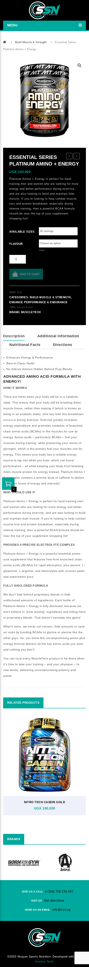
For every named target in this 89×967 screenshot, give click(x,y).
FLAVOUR (15, 243)
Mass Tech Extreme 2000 (69, 156)
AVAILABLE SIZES (15, 231)
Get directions (54, 900)
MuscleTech (31, 312)
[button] (79, 65)
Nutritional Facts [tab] (25, 345)
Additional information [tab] (58, 336)
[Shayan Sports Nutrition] (44, 10)
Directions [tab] (62, 345)
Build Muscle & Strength (31, 42)
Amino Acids (25, 307)
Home (5, 41)
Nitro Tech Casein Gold (44, 802)
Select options (43, 777)
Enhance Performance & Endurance (38, 302)
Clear (42, 250)
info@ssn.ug (61, 909)
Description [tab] (14, 336)
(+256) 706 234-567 (59, 891)
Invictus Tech (44, 961)
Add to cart (30, 274)
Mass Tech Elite (77, 156)
